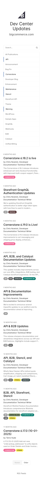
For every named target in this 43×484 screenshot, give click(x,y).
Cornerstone (11, 74)
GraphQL (9, 124)
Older (26, 462)
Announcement (11, 64)
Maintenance (11, 89)
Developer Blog (11, 79)
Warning (9, 109)
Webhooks (9, 129)
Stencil (8, 94)
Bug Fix (8, 69)
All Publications (11, 54)
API (7, 59)
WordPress (9, 114)
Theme (8, 104)
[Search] (36, 47)
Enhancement (11, 84)
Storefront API (11, 99)
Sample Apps (10, 119)
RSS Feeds (21, 473)
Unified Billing (11, 144)
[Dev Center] (21, 15)
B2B (7, 134)
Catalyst (8, 139)
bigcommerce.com (21, 34)
